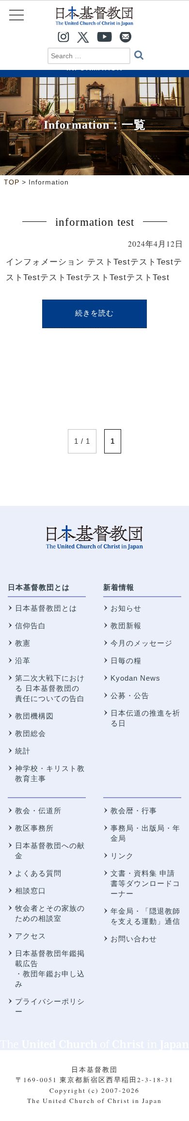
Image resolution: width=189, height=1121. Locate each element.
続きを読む (94, 313)
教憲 (23, 643)
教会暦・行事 (133, 810)
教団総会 (30, 733)
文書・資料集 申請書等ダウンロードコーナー (145, 883)
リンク (122, 856)
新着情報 (118, 587)
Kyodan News (135, 678)
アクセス (30, 936)
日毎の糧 (126, 660)
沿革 (23, 660)
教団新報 (126, 625)
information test (94, 222)
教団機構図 (34, 716)
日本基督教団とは (39, 587)
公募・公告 (129, 695)
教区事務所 (34, 828)
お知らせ (126, 608)
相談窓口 (30, 891)
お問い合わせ (133, 939)
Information (77, 124)
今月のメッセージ (141, 643)
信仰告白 (30, 625)
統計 (23, 751)
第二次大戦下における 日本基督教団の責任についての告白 (50, 688)
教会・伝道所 (38, 810)
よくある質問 (38, 873)
